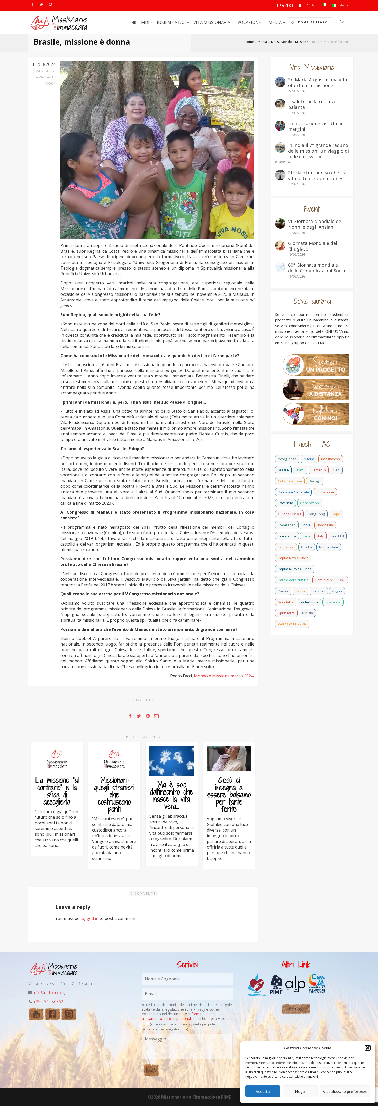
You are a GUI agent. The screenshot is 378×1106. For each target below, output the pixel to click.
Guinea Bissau (289, 514)
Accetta (263, 1091)
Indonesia (325, 525)
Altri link (296, 1009)
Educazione (325, 492)
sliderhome (309, 602)
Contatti (312, 5)
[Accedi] (300, 5)
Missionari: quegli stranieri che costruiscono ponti (114, 794)
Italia (306, 536)
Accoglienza (287, 459)
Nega (300, 1091)
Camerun (318, 470)
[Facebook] (33, 4)
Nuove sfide (328, 547)
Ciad (336, 470)
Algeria (308, 459)
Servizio (318, 591)
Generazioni (310, 503)
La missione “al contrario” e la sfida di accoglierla (57, 791)
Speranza (333, 602)
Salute (300, 591)
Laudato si (286, 547)
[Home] (134, 22)
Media (275, 22)
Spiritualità (286, 613)
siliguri (337, 591)
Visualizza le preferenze (345, 1091)
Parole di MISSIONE (330, 580)
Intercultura (287, 536)
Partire (283, 591)
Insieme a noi (172, 22)
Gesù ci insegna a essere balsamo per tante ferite (229, 794)
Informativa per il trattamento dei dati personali (179, 1016)
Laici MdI (337, 536)
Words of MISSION (292, 624)
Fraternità (285, 503)
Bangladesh (330, 459)
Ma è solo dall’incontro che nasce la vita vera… (171, 795)
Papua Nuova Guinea (295, 569)
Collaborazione (290, 481)
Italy (320, 536)
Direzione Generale (293, 492)
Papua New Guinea (293, 558)
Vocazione (250, 22)
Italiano (342, 5)
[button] (367, 1047)
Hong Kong (316, 514)
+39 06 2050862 (48, 1001)
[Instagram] (50, 4)
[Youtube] (41, 4)
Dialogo (315, 481)
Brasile (283, 470)
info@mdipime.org (49, 993)
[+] (57, 758)
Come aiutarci (312, 22)
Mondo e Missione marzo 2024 (224, 676)
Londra (306, 547)
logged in (89, 918)
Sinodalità (286, 602)
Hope (336, 514)
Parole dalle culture (293, 580)
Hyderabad (287, 525)
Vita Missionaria (212, 22)
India (306, 525)
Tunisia (307, 613)
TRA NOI (285, 5)
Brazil (300, 470)
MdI (145, 22)
